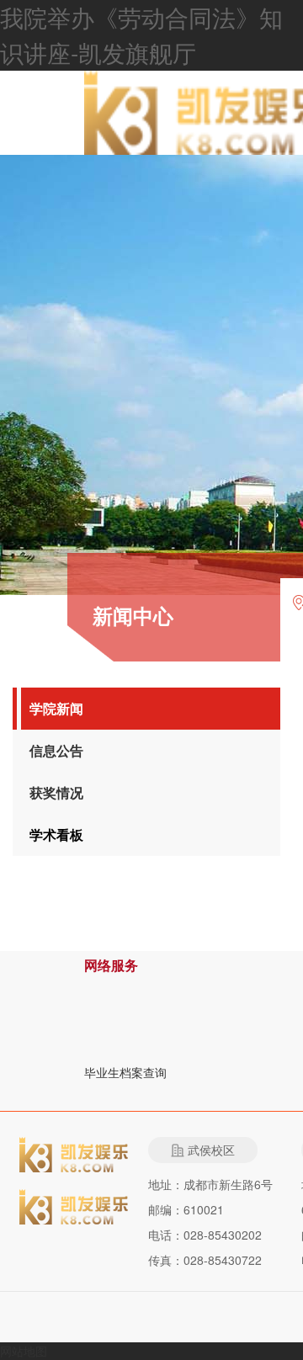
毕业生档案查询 (125, 1072)
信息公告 (56, 750)
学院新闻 (56, 708)
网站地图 (23, 1350)
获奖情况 (56, 792)
